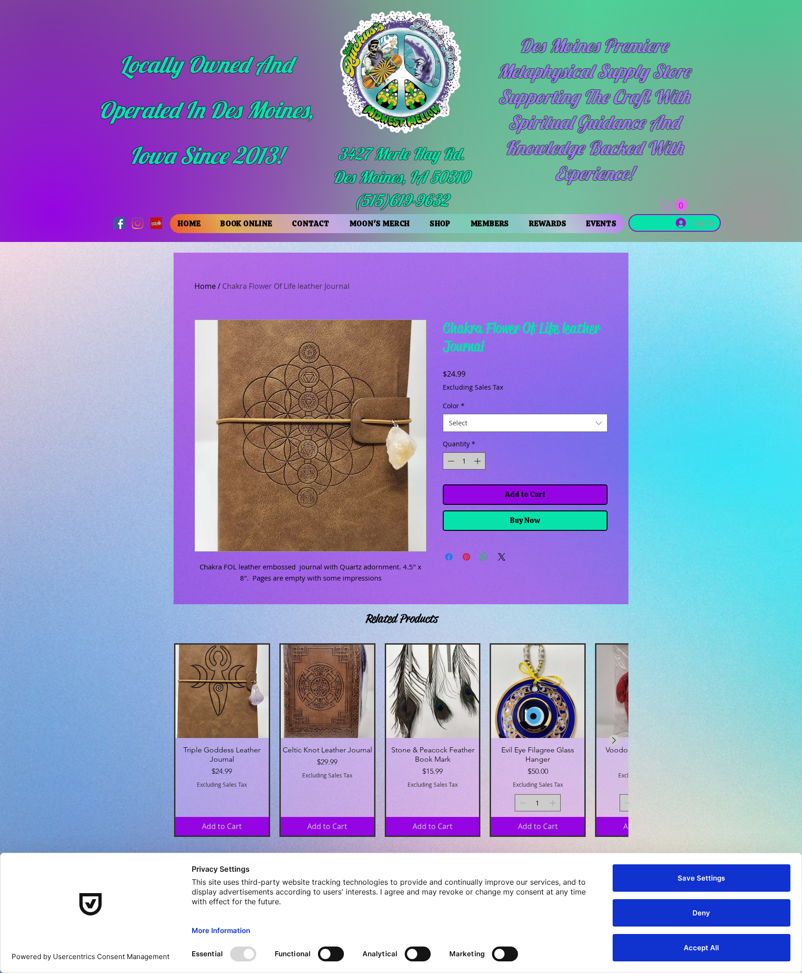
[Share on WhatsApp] (484, 556)
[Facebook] (119, 223)
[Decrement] (450, 461)
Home (205, 286)
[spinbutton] (464, 461)
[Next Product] (614, 740)
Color (454, 405)
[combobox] (525, 423)
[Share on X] (501, 556)
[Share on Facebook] (448, 556)
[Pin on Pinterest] (466, 556)
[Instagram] (137, 223)
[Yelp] (156, 223)
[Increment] (478, 461)
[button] (674, 205)
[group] (401, 740)
